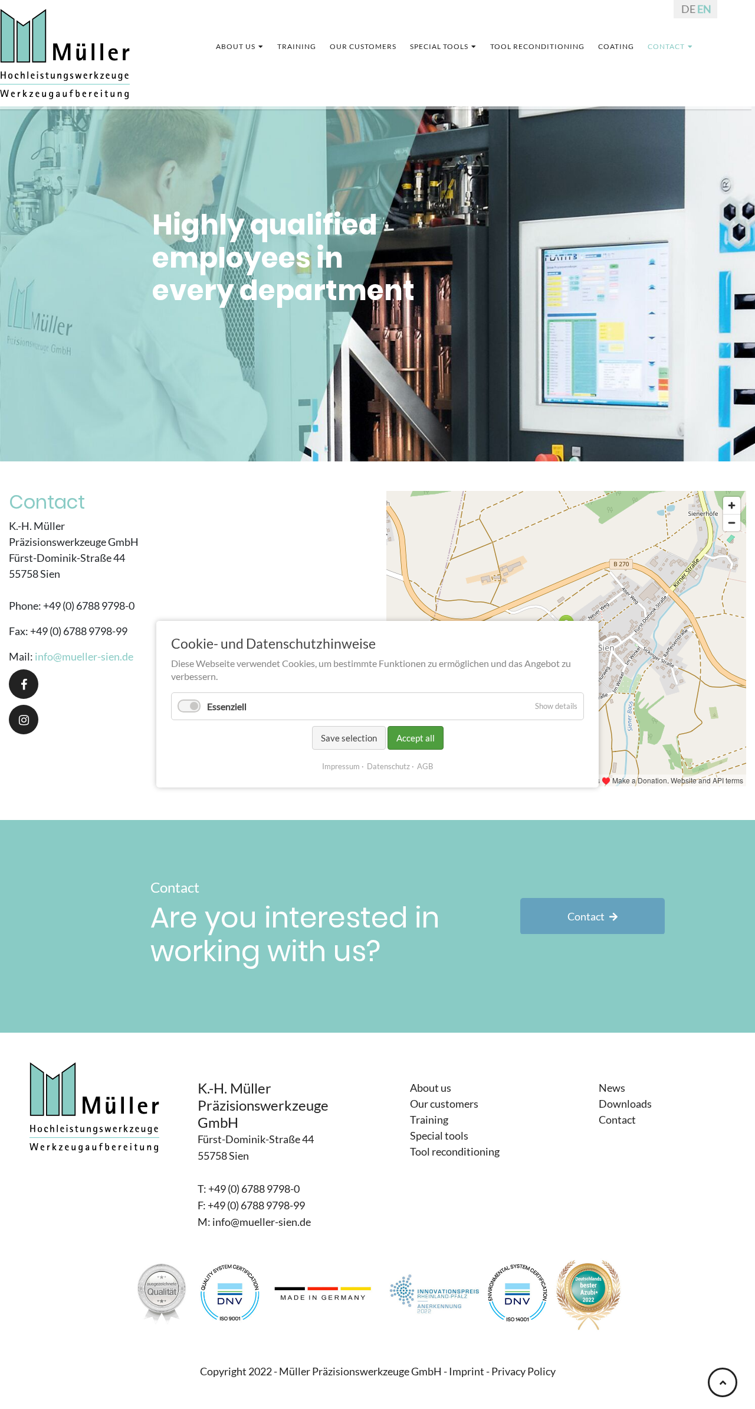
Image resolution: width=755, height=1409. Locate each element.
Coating (604, 46)
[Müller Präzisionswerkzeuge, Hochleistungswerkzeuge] (65, 48)
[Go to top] (722, 1382)
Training (307, 46)
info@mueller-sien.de (84, 656)
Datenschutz (388, 767)
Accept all (415, 738)
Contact (586, 916)
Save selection (349, 738)
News (612, 1087)
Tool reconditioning (532, 46)
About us (250, 46)
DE (688, 8)
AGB (425, 767)
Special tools (440, 46)
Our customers (368, 46)
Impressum (341, 767)
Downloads (625, 1103)
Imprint (466, 1371)
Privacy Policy (523, 1371)
